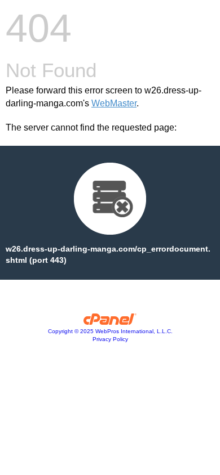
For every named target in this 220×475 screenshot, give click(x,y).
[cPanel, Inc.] (110, 321)
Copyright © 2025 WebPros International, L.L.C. (110, 331)
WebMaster (114, 103)
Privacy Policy (110, 339)
